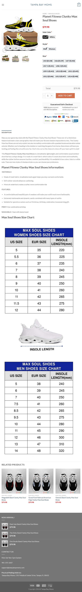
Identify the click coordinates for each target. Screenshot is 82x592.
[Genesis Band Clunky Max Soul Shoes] (68, 481)
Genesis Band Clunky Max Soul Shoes (67, 499)
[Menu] (3, 4)
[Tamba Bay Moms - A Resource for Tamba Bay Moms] (41, 4)
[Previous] (5, 34)
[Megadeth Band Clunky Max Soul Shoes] (14, 481)
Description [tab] (6, 132)
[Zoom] (4, 50)
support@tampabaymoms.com (13, 568)
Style (45, 44)
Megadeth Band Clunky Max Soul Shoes (14, 499)
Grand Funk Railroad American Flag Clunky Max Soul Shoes (40, 499)
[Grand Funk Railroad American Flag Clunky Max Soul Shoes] (41, 481)
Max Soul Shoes (53, 13)
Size (45, 56)
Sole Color (47, 32)
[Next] (36, 34)
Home (45, 13)
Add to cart (65, 95)
